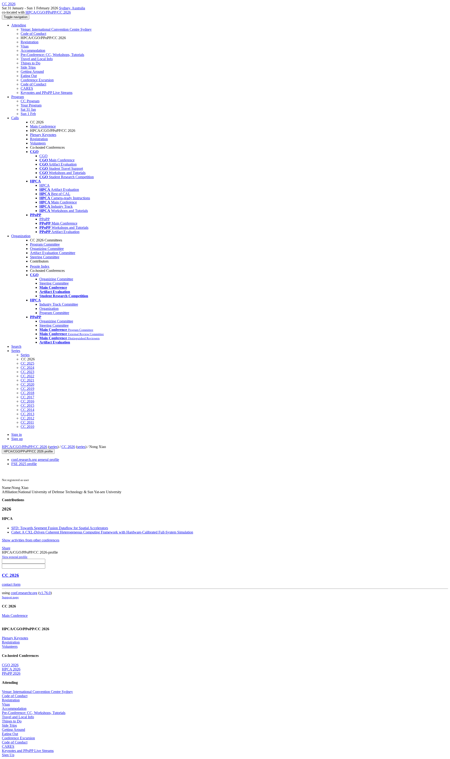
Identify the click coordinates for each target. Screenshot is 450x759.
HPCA (44, 185)
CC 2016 (27, 401)
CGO (43, 156)
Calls (15, 118)
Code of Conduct (33, 34)
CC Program (30, 101)
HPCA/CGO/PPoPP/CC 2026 (48, 12)
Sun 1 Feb (28, 114)
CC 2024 (27, 368)
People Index (39, 266)
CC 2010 (27, 427)
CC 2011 (27, 422)
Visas (25, 46)
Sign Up (8, 755)
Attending (18, 25)
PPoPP (44, 219)
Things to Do (30, 63)
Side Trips (28, 67)
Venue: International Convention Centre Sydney (56, 29)
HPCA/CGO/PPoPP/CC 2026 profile (28, 451)
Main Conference (43, 126)
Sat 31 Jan (28, 109)
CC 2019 (27, 389)
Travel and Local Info (37, 59)
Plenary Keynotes (43, 135)
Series (25, 355)
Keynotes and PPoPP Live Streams (46, 93)
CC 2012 (27, 418)
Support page (10, 597)
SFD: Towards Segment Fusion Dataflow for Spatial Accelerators (59, 528)
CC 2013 (27, 414)
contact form (11, 584)
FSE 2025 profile (24, 464)
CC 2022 (27, 376)
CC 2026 (68, 447)
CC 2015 (27, 405)
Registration (29, 42)
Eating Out (29, 76)
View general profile (14, 557)
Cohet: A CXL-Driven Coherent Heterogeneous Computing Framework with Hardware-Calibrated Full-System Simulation (102, 532)
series (53, 447)
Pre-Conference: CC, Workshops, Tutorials (52, 55)
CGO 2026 (10, 665)
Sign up (17, 439)
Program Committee (45, 244)
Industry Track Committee (58, 304)
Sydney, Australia (72, 8)
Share (6, 548)
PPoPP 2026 (11, 673)
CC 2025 (27, 363)
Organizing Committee (47, 249)
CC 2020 (27, 384)
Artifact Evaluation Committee (52, 253)
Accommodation (33, 50)
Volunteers (38, 143)
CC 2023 (27, 372)
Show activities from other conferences (30, 540)
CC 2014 (27, 410)
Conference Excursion (37, 80)
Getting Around (32, 72)
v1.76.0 (45, 593)
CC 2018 (27, 393)
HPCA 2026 (11, 669)
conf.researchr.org (24, 593)
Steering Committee (44, 257)
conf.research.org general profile (35, 460)
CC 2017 (27, 397)
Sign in (16, 435)
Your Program (31, 105)
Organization (20, 236)
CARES (27, 88)
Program (17, 97)
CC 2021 (27, 380)
